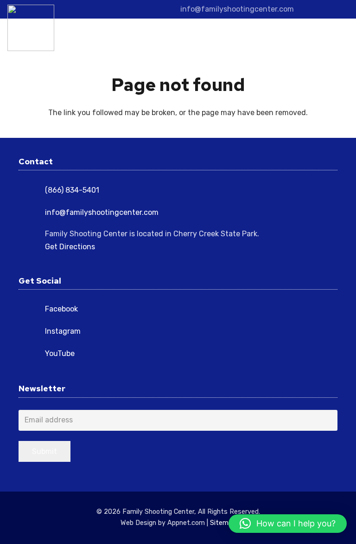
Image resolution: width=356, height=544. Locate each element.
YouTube (60, 353)
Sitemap (223, 523)
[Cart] (337, 37)
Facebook (61, 308)
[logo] (30, 28)
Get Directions (70, 246)
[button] (301, 37)
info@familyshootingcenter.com (102, 212)
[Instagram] (326, 9)
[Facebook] (311, 9)
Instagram (63, 331)
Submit (44, 451)
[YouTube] (341, 9)
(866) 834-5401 (72, 190)
